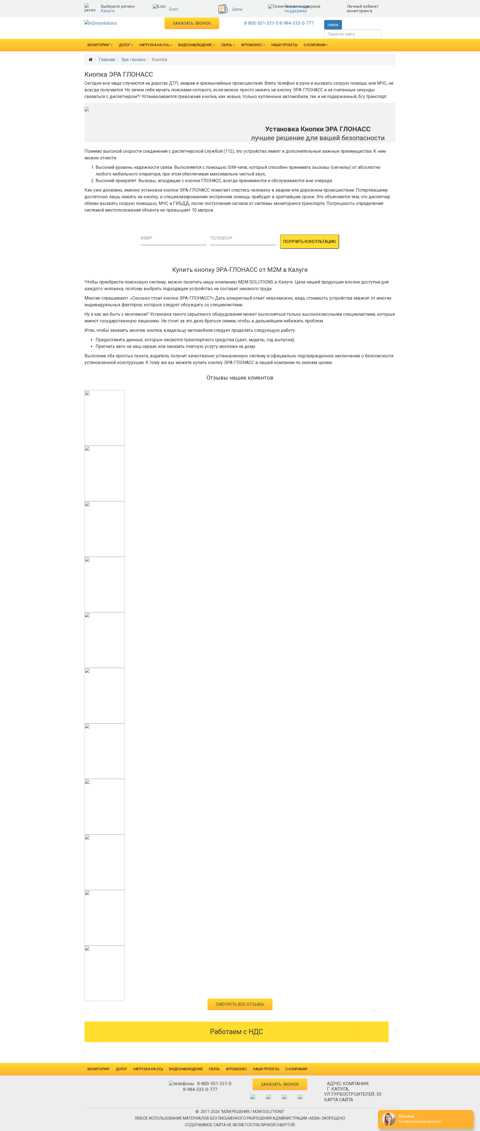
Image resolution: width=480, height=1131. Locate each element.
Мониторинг (99, 45)
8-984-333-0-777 (296, 23)
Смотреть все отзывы (240, 1004)
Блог (174, 9)
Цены (237, 9)
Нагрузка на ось (154, 45)
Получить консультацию (309, 241)
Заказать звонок (192, 23)
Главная (107, 59)
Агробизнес (251, 45)
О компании (315, 45)
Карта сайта (338, 1099)
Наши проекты (284, 45)
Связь (226, 45)
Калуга (108, 11)
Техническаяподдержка (297, 8)
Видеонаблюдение (195, 45)
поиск (333, 24)
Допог (124, 45)
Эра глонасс (133, 59)
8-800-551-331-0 (261, 23)
